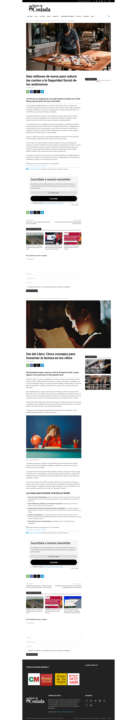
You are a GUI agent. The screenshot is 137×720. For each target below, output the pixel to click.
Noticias (30, 16)
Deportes (55, 16)
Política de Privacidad (57, 203)
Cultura (42, 16)
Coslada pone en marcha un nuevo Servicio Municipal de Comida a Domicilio (72, 247)
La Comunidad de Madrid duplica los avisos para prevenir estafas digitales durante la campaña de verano (53, 247)
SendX (77, 204)
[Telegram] (102, 1)
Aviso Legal (46, 203)
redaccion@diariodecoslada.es (66, 712)
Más (92, 16)
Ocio (36, 16)
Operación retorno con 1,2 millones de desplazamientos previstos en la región (34, 247)
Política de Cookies (95, 718)
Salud (49, 16)
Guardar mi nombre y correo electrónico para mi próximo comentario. (49, 287)
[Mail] (99, 1)
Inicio (27, 20)
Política (78, 16)
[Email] (38, 91)
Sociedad (86, 16)
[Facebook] (94, 1)
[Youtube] (109, 1)
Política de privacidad (85, 718)
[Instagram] (96, 1)
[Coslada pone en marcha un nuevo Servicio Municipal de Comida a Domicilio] (72, 238)
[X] (104, 1)
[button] (109, 16)
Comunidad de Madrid (67, 16)
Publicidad (103, 718)
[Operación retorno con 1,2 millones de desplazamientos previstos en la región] (35, 238)
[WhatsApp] (107, 1)
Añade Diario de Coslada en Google (36, 165)
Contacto (109, 718)
